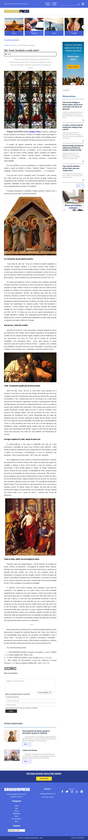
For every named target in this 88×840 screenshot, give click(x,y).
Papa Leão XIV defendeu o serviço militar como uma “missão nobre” (71, 168)
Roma (16, 821)
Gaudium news (8, 45)
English (54, 3)
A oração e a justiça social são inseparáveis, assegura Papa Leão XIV (72, 127)
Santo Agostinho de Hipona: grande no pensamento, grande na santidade (36, 732)
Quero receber (44, 778)
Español (47, 3)
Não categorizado (16, 819)
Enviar (11, 711)
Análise (16, 806)
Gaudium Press (34, 131)
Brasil (16, 808)
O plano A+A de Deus (29, 750)
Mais (25, 744)
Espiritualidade (11, 40)
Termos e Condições (77, 837)
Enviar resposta (43, 692)
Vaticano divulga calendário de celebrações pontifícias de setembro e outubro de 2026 (72, 148)
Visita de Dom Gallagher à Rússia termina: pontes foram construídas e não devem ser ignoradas (72, 105)
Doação (16, 811)
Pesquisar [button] (66, 90)
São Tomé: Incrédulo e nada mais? (21, 50)
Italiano (48, 5)
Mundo (16, 816)
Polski (54, 5)
